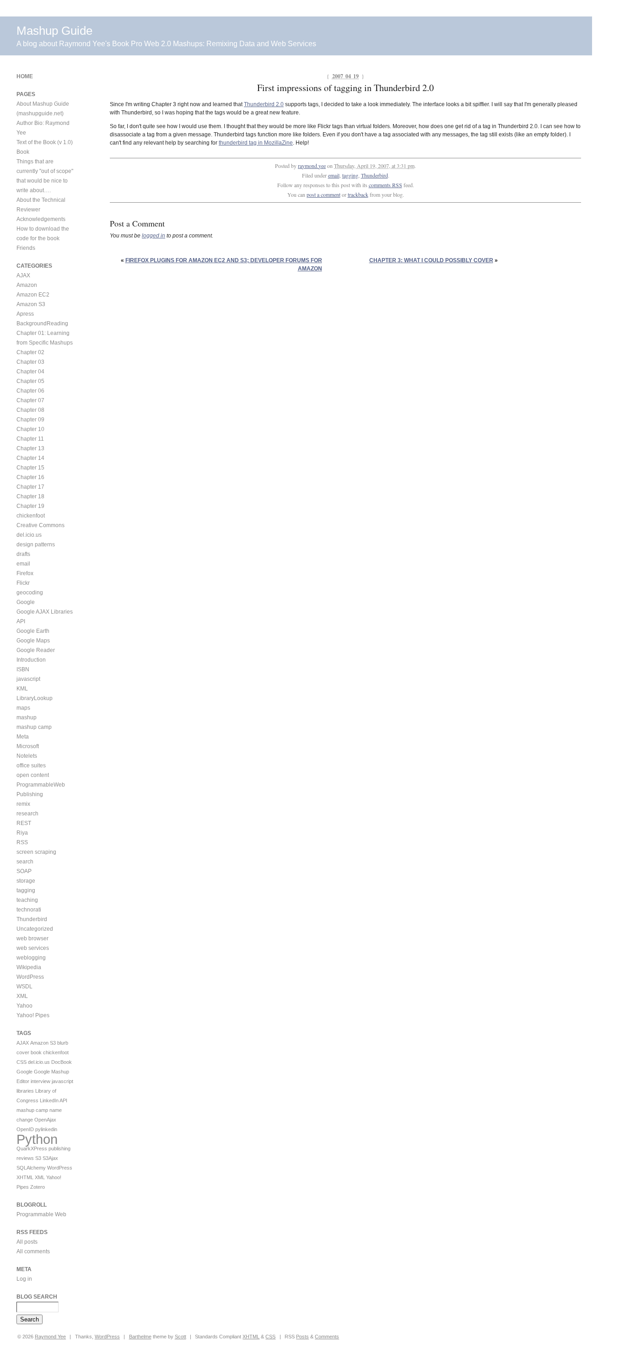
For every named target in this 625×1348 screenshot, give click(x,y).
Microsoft (27, 746)
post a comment (323, 194)
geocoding (29, 592)
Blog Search (36, 1297)
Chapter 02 (30, 352)
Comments (327, 1336)
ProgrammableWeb (40, 785)
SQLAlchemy (31, 1167)
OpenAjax (45, 1119)
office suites (31, 765)
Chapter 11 (30, 439)
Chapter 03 (30, 362)
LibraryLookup (34, 698)
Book (22, 152)
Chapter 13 (30, 448)
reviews (25, 1158)
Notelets (26, 756)
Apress (25, 314)
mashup (26, 717)
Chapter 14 (30, 458)
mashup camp (34, 727)
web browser (32, 938)
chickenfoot (30, 515)
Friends (25, 248)
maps (23, 708)
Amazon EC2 (32, 294)
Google (25, 602)
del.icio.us (29, 535)
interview (40, 1081)
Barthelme (140, 1336)
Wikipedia (28, 967)
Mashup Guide (54, 31)
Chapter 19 (30, 506)
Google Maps (33, 640)
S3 (38, 1158)
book (36, 1052)
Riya (22, 833)
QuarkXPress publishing (43, 1148)
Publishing (29, 794)
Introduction (31, 660)
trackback (358, 194)
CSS (21, 1062)
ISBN (22, 669)
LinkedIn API (53, 1100)
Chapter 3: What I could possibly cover (431, 260)
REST (23, 823)
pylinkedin (46, 1129)
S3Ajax (50, 1158)
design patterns (35, 544)
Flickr (23, 583)
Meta (22, 736)
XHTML (24, 1177)
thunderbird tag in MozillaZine (256, 143)
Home (24, 76)
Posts (302, 1336)
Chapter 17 (30, 487)
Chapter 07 (30, 400)
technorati (28, 909)
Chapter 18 (30, 496)
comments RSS (385, 185)
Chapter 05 (30, 381)
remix (23, 804)
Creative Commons (40, 525)
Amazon (26, 285)
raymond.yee (312, 165)
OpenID (25, 1129)
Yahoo (24, 1006)
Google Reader (35, 650)
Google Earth (32, 631)
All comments (33, 1251)
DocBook (61, 1062)
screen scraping (36, 852)
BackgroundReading (42, 323)
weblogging (31, 957)
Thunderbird (374, 175)
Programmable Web (41, 1214)
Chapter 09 (30, 419)
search (24, 861)
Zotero (37, 1187)
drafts (23, 554)
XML (22, 996)
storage (25, 881)
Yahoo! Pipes (32, 1015)
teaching (27, 900)
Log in (24, 1279)
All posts (27, 1242)
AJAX (23, 275)
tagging (350, 175)
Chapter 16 (30, 477)
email (333, 175)
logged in (153, 235)
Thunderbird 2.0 (264, 104)
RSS (22, 842)
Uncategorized (34, 929)
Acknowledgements (40, 219)
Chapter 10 (30, 429)
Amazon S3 (30, 304)
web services (32, 948)
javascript (28, 679)
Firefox (24, 573)
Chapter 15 (30, 467)
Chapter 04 (30, 371)
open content (32, 775)
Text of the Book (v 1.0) (44, 142)
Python (37, 1139)
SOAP (24, 871)
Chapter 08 (30, 410)
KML (22, 688)
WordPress (30, 977)
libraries (25, 1091)
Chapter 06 (30, 391)
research (27, 813)
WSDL (24, 986)
